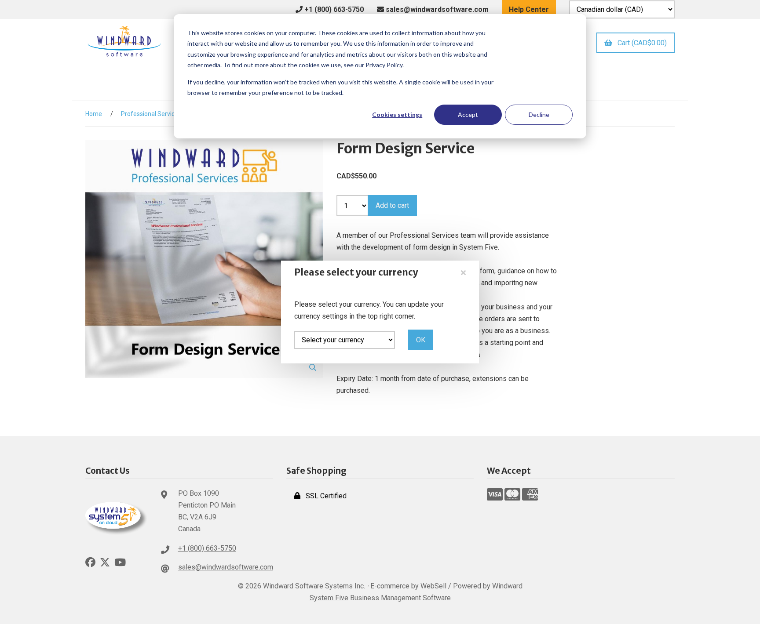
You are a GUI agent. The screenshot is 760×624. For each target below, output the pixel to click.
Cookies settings (397, 114)
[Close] (463, 272)
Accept (468, 114)
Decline (539, 114)
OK (420, 340)
